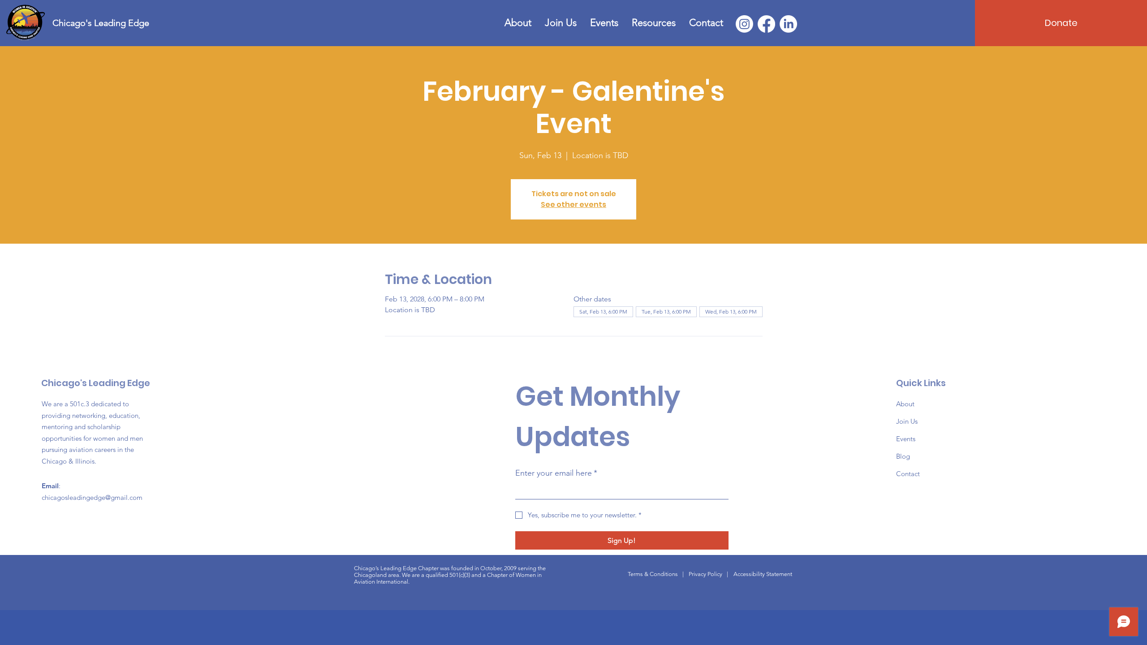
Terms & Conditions (653, 574)
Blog (903, 456)
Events (905, 438)
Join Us (907, 421)
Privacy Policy (705, 574)
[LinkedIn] (788, 24)
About (905, 404)
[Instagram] (744, 24)
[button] (653, 23)
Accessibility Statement (762, 574)
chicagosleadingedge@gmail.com (92, 497)
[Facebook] (766, 24)
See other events (573, 204)
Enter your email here (556, 473)
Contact (908, 473)
